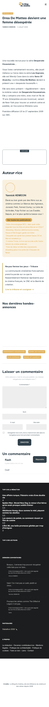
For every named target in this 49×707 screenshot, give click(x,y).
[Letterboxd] (34, 676)
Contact (31, 651)
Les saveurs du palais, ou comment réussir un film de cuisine (22, 519)
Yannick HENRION (8, 27)
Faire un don (15, 651)
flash (8, 460)
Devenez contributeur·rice (24, 645)
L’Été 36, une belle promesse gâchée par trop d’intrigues (22, 526)
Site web (36, 422)
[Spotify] (38, 676)
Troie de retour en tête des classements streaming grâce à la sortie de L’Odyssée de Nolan (22, 250)
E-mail (12, 422)
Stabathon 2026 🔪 (9, 629)
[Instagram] (15, 676)
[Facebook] (6, 676)
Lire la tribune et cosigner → (19, 289)
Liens (24, 651)
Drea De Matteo (37, 352)
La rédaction (7, 645)
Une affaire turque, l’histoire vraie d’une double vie (23, 496)
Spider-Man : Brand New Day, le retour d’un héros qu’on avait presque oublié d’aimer (24, 504)
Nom (24, 412)
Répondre (40, 459)
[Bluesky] (29, 676)
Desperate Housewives (15, 352)
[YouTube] (20, 676)
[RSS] (43, 676)
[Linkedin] (24, 676)
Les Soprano (14, 357)
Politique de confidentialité (20, 648)
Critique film (8, 13)
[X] (10, 676)
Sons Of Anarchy (32, 357)
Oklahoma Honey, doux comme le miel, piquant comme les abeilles (23, 511)
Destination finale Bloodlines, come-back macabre (29, 157)
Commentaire (24, 384)
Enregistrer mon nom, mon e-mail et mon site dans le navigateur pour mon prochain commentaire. (26, 434)
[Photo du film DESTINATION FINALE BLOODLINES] (10, 157)
